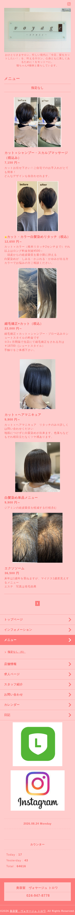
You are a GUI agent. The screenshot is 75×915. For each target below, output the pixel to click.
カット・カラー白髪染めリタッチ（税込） (38, 236)
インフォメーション (18, 629)
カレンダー (12, 704)
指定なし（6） (17, 651)
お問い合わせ (13, 694)
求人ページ (12, 674)
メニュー (10, 639)
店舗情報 (10, 664)
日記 (7, 714)
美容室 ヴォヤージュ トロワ (28, 911)
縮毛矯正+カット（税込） (24, 323)
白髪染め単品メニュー (21, 497)
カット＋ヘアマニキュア (23, 414)
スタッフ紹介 (13, 684)
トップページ (13, 619)
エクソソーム (15, 568)
